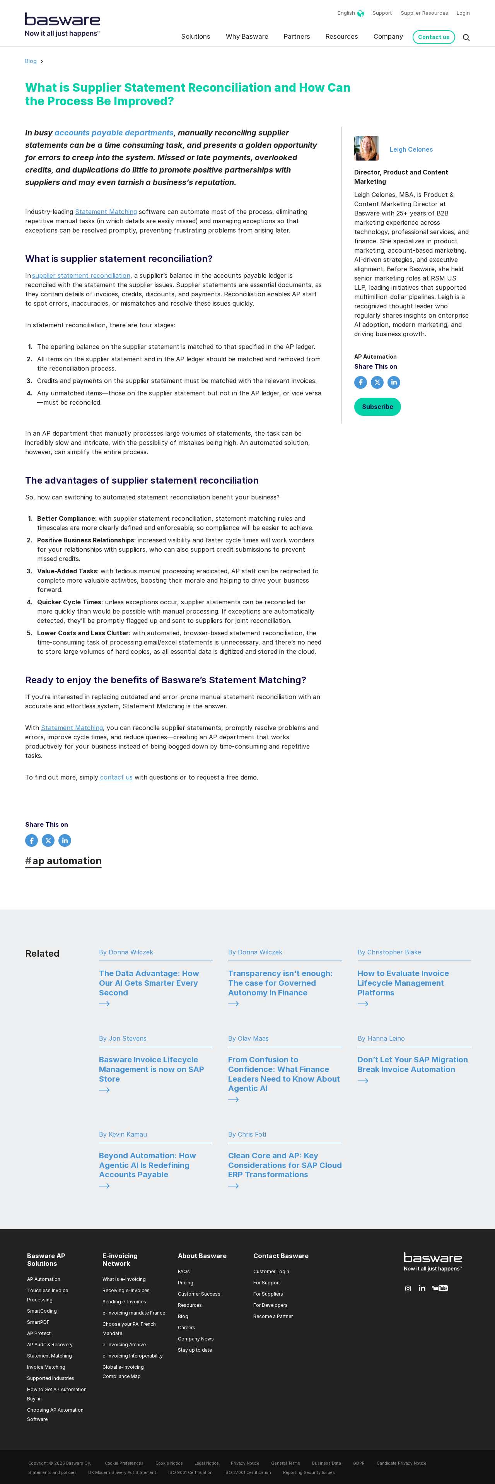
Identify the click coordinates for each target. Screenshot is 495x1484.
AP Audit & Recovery (50, 1344)
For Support (266, 1283)
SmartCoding (42, 1311)
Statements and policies (52, 1472)
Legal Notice (207, 1463)
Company (388, 36)
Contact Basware (281, 1256)
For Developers (270, 1305)
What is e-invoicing (124, 1279)
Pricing (185, 1283)
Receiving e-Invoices (126, 1290)
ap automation (63, 861)
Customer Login (271, 1271)
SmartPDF (38, 1322)
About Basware (202, 1256)
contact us (116, 777)
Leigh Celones (411, 149)
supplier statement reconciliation (81, 275)
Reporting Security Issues (309, 1472)
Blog (31, 61)
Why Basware (247, 36)
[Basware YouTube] (440, 1289)
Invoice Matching (46, 1367)
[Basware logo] (433, 1271)
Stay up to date (195, 1350)
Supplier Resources (424, 13)
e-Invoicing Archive (124, 1344)
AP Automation (375, 356)
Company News (196, 1339)
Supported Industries (50, 1378)
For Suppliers (268, 1294)
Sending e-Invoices (124, 1301)
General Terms (285, 1463)
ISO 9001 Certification (190, 1472)
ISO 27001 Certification (247, 1472)
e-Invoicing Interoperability (132, 1356)
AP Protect (39, 1333)
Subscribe (377, 406)
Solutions (195, 36)
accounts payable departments (114, 132)
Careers (186, 1327)
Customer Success (199, 1294)
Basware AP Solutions (46, 1259)
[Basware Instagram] (408, 1289)
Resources (342, 36)
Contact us (434, 37)
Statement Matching (106, 211)
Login (463, 13)
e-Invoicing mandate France (133, 1313)
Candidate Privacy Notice (402, 1463)
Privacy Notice (245, 1463)
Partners (297, 36)
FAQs (184, 1271)
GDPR (359, 1463)
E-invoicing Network (120, 1259)
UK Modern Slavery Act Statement (122, 1472)
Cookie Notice (169, 1463)
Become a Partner (273, 1316)
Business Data (326, 1463)
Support (382, 13)
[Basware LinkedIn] (422, 1288)
